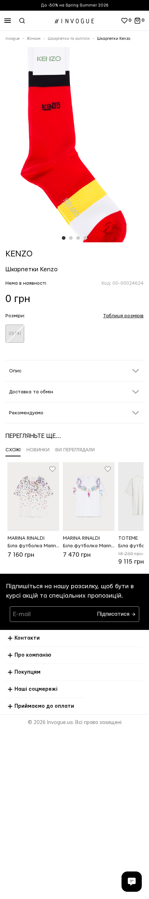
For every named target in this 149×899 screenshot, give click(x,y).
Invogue (12, 39)
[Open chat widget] (132, 881)
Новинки (38, 449)
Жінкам (34, 39)
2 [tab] (71, 238)
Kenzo (19, 254)
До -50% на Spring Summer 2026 (74, 5)
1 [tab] (63, 238)
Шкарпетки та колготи (69, 39)
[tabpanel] (74, 146)
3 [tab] (78, 238)
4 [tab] (85, 238)
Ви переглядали (75, 449)
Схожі (13, 449)
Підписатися (114, 612)
